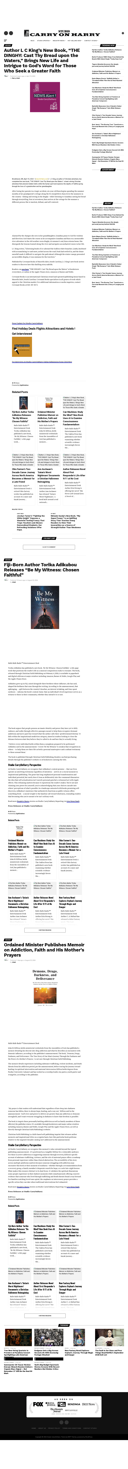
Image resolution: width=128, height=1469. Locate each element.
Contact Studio (90, 40)
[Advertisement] (64, 14)
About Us (42, 1428)
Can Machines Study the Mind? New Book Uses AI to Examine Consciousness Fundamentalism (106, 90)
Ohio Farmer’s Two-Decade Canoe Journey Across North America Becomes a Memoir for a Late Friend (108, 117)
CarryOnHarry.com (42, 179)
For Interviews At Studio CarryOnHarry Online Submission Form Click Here (42, 362)
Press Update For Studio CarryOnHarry (27, 323)
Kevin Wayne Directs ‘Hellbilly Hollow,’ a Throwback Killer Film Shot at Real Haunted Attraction (107, 80)
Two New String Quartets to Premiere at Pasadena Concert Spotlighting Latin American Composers (106, 99)
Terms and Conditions (71, 1428)
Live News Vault (73, 801)
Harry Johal (16, 78)
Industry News (58, 40)
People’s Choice (23, 801)
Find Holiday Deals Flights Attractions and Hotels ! (43, 328)
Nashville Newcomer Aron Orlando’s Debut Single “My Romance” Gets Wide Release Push (106, 108)
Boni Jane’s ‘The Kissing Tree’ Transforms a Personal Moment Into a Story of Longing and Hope (108, 126)
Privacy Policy (54, 1428)
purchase (25, 269)
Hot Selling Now (74, 40)
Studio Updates (43, 40)
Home (34, 1428)
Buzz (32, 40)
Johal (14, 582)
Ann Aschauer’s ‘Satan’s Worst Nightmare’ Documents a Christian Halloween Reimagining (106, 136)
